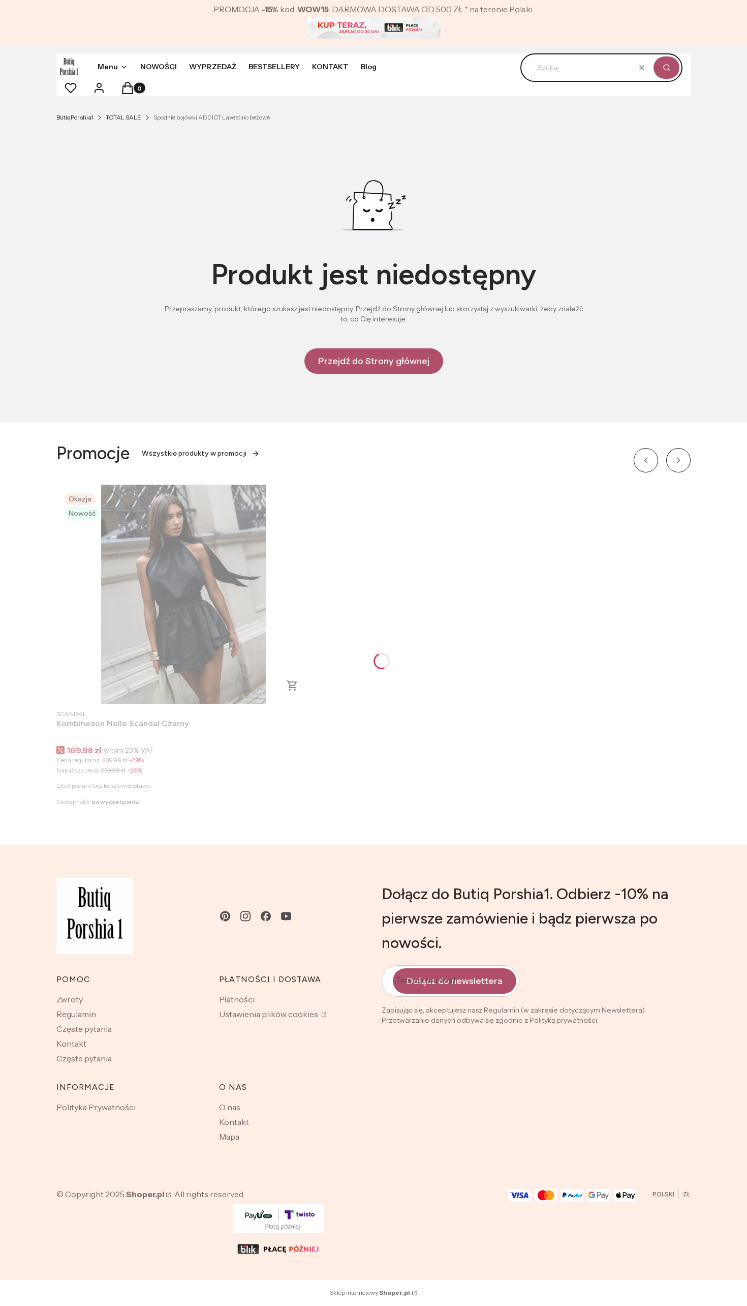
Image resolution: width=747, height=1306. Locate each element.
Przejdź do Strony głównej (373, 361)
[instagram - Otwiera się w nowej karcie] (245, 916)
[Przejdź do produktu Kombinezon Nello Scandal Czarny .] (183, 594)
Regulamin (76, 1014)
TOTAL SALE (123, 117)
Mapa (229, 1137)
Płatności (237, 999)
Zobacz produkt (292, 685)
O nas (229, 1107)
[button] (666, 67)
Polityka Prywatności (96, 1107)
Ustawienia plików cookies (269, 1014)
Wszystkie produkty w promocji (194, 453)
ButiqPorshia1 (75, 117)
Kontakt (71, 1043)
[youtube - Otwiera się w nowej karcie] (286, 916)
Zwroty (69, 999)
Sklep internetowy (370, 1292)
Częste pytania (84, 1029)
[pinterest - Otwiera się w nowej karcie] (225, 916)
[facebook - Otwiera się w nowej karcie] (266, 916)
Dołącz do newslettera (455, 981)
